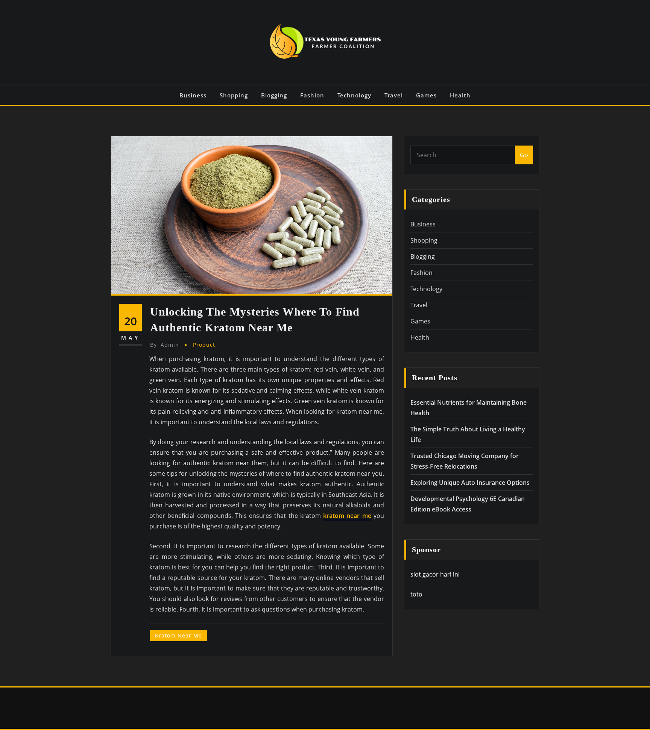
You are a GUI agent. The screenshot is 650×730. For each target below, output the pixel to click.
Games (426, 95)
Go (524, 155)
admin (164, 344)
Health (460, 95)
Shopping (234, 95)
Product (204, 344)
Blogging (274, 95)
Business (193, 95)
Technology (354, 95)
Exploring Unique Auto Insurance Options (470, 482)
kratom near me (178, 635)
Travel (393, 95)
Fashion (312, 95)
